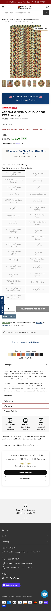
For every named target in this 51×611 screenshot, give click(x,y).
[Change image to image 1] (4, 83)
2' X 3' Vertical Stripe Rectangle (13, 188)
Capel (11, 19)
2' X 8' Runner (13, 208)
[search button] (46, 12)
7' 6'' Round (37, 245)
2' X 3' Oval (37, 181)
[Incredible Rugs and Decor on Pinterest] (10, 578)
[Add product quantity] (13, 308)
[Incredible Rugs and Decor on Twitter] (6, 578)
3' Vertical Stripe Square (38, 195)
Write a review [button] (25, 472)
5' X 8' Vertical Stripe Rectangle (13, 245)
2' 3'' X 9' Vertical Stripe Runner (37, 223)
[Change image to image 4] (24, 83)
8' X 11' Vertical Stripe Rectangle (37, 275)
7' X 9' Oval (13, 260)
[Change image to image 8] (48, 83)
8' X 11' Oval (37, 267)
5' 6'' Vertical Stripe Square (37, 238)
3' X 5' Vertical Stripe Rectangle (37, 208)
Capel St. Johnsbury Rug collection (27, 19)
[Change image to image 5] (29, 83)
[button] (44, 594)
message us (6, 325)
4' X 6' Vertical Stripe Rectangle (13, 230)
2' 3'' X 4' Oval (13, 195)
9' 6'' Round (13, 275)
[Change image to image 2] (10, 83)
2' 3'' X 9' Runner (13, 216)
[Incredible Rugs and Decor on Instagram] (14, 578)
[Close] (2, 298)
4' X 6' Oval (13, 223)
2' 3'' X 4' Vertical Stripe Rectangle (13, 201)
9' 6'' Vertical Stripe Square (13, 282)
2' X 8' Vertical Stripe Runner (37, 216)
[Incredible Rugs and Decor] (25, 7)
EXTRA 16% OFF (2, 307)
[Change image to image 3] (17, 83)
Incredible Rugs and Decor (23, 596)
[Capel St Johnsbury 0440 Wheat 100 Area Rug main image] (25, 51)
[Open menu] (3, 7)
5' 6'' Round (37, 230)
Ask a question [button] (25, 478)
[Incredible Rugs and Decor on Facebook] (3, 578)
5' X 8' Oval (13, 238)
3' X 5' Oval (37, 201)
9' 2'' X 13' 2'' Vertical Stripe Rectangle (13, 289)
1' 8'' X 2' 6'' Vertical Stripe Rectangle (13, 181)
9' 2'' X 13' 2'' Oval (37, 282)
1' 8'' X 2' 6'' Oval (38, 173)
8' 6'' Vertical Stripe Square (13, 267)
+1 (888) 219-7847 (12, 559)
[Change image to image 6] (35, 83)
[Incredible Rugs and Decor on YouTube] (18, 578)
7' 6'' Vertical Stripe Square (13, 252)
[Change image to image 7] (41, 83)
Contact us (41, 429)
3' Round (37, 188)
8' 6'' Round (37, 253)
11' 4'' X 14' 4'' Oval (37, 289)
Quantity (5, 304)
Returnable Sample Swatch (13, 173)
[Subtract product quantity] (4, 308)
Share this (42, 28)
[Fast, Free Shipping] (25, 505)
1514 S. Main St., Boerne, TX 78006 (19, 567)
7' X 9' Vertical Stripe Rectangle (37, 260)
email (4, 439)
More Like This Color (25, 358)
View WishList (9, 316)
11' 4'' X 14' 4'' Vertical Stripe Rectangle (13, 297)
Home (4, 19)
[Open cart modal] (47, 7)
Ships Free (6, 322)
